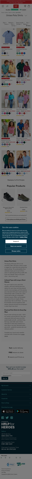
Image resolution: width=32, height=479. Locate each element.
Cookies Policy (23, 237)
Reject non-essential (16, 246)
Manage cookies (16, 251)
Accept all (16, 241)
